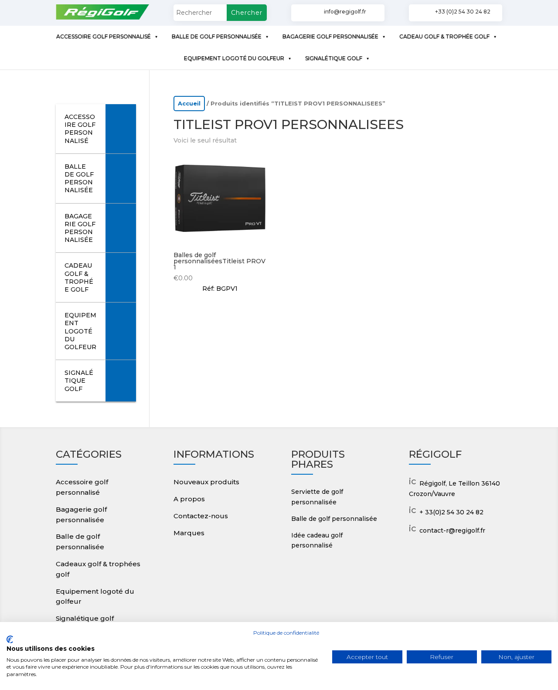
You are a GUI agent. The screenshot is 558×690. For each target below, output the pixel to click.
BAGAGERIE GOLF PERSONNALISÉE (330, 36)
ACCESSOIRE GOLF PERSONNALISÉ (103, 36)
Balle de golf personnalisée (334, 519)
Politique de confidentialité (286, 632)
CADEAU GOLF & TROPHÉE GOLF (444, 36)
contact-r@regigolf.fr (452, 530)
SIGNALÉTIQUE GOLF (333, 58)
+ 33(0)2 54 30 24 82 (451, 512)
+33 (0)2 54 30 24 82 (462, 11)
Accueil (189, 103)
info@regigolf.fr (345, 11)
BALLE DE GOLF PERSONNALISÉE (217, 36)
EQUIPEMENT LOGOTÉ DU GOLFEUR (234, 58)
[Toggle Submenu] (120, 128)
